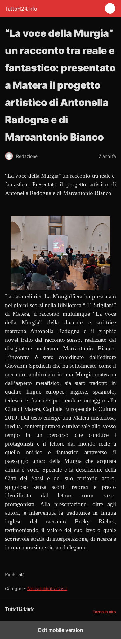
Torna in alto (104, 612)
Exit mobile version (60, 630)
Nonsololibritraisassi (47, 588)
